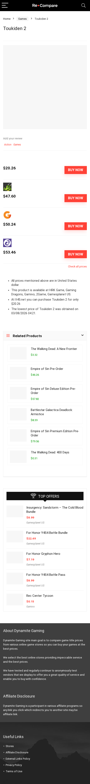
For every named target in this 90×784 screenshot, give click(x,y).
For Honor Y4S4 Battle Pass (45, 575)
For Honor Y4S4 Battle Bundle (47, 533)
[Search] (83, 5)
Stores (10, 746)
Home (6, 18)
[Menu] (5, 5)
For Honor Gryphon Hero (43, 554)
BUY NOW (75, 170)
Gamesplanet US (35, 522)
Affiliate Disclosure (17, 752)
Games (22, 18)
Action (7, 144)
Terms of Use (14, 771)
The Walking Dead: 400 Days (50, 452)
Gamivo (30, 606)
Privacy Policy (14, 765)
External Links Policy (18, 758)
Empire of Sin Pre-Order (47, 369)
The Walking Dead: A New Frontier (54, 349)
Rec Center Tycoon (39, 596)
